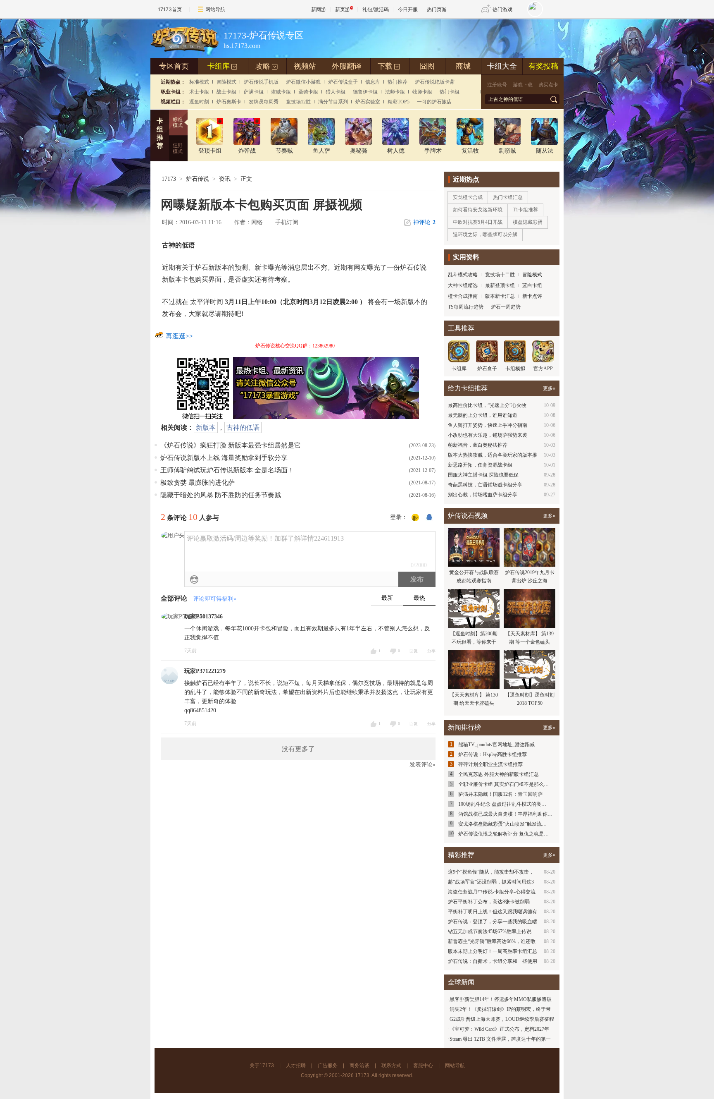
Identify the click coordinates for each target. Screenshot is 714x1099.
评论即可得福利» (214, 599)
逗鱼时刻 (199, 102)
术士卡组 (199, 92)
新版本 (206, 427)
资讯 (225, 179)
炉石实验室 (367, 102)
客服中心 (423, 1065)
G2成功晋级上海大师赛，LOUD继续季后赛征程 (502, 1019)
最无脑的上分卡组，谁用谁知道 (482, 415)
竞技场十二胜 (500, 275)
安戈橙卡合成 (468, 197)
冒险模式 (226, 82)
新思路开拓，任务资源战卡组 (480, 465)
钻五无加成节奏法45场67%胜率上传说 (489, 931)
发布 (417, 579)
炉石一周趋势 (506, 307)
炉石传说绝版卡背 (435, 82)
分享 (431, 651)
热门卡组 (449, 92)
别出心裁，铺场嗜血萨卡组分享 (482, 495)
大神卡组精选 (463, 285)
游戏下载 (523, 85)
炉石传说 (197, 179)
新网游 (318, 9)
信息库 (372, 82)
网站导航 (215, 9)
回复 (413, 651)
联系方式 (391, 1065)
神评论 (424, 222)
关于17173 (262, 1065)
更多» (549, 388)
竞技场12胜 (298, 102)
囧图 (427, 66)
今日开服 (408, 9)
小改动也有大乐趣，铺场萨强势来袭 (487, 435)
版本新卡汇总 (500, 296)
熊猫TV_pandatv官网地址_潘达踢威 (496, 744)
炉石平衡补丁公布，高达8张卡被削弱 (489, 902)
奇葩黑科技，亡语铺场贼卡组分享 (485, 485)
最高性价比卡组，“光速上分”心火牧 (487, 405)
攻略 (266, 66)
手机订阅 (286, 222)
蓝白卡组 (532, 285)
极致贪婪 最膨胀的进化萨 (197, 482)
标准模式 (199, 82)
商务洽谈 (359, 1065)
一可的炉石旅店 (434, 102)
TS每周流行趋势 (465, 307)
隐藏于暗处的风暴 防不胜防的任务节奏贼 (220, 494)
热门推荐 (397, 82)
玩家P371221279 (205, 671)
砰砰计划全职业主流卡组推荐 (490, 764)
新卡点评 (532, 296)
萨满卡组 (254, 92)
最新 (387, 598)
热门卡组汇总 (508, 197)
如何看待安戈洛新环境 (477, 210)
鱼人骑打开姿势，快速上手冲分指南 (487, 425)
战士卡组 (226, 92)
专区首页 (174, 66)
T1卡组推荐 (525, 210)
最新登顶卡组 (500, 285)
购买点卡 (548, 85)
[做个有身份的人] (415, 518)
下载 (389, 66)
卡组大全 (502, 66)
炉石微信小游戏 (303, 82)
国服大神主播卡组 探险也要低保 (483, 475)
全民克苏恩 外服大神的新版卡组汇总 (498, 774)
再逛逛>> (179, 336)
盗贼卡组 (281, 92)
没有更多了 (298, 748)
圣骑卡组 (308, 92)
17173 (169, 179)
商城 (463, 66)
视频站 (305, 66)
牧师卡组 (422, 92)
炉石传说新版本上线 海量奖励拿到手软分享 (224, 457)
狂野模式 (178, 148)
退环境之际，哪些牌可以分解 (485, 234)
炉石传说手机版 (261, 82)
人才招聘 (296, 1065)
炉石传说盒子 (343, 82)
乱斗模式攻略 (463, 275)
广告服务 (328, 1065)
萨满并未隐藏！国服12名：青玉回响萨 (500, 794)
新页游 (342, 9)
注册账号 (497, 85)
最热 (419, 598)
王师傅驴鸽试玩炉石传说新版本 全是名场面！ (227, 470)
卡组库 (222, 66)
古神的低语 (242, 427)
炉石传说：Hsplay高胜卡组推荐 (492, 754)
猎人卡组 (335, 92)
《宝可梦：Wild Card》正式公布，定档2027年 (499, 1029)
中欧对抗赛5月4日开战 (477, 222)
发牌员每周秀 (263, 102)
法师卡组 (395, 92)
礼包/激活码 (375, 9)
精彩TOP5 (398, 102)
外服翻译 (347, 66)
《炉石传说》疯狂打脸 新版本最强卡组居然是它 (230, 445)
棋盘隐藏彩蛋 (528, 222)
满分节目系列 (333, 102)
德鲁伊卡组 (365, 92)
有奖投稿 (543, 66)
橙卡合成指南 (463, 296)
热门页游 (437, 9)
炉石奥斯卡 (229, 102)
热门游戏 (502, 9)
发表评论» (422, 764)
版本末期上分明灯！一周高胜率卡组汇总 (492, 951)
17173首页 (170, 9)
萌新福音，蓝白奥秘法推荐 (477, 445)
